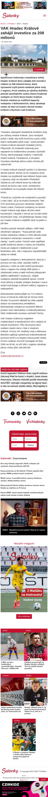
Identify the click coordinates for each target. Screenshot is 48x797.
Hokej (5, 630)
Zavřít (43, 779)
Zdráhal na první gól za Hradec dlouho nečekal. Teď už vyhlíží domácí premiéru (34, 665)
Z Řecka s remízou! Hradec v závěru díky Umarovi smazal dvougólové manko (24, 755)
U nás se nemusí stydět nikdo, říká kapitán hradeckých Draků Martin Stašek (24, 386)
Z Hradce (11, 24)
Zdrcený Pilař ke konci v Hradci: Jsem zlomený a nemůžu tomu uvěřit (24, 376)
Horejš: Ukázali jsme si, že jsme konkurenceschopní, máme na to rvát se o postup (35, 710)
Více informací (24, 616)
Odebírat (31, 445)
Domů (3, 24)
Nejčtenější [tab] (6, 458)
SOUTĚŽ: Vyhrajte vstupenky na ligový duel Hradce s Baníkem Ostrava (24, 383)
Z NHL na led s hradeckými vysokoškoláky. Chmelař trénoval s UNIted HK (11, 665)
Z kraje (6, 675)
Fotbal (29, 675)
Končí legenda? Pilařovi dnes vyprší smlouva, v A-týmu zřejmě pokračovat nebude (24, 373)
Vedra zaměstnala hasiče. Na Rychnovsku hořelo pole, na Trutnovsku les (11, 709)
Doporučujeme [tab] (20, 458)
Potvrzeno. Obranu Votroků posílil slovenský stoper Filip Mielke (24, 379)
